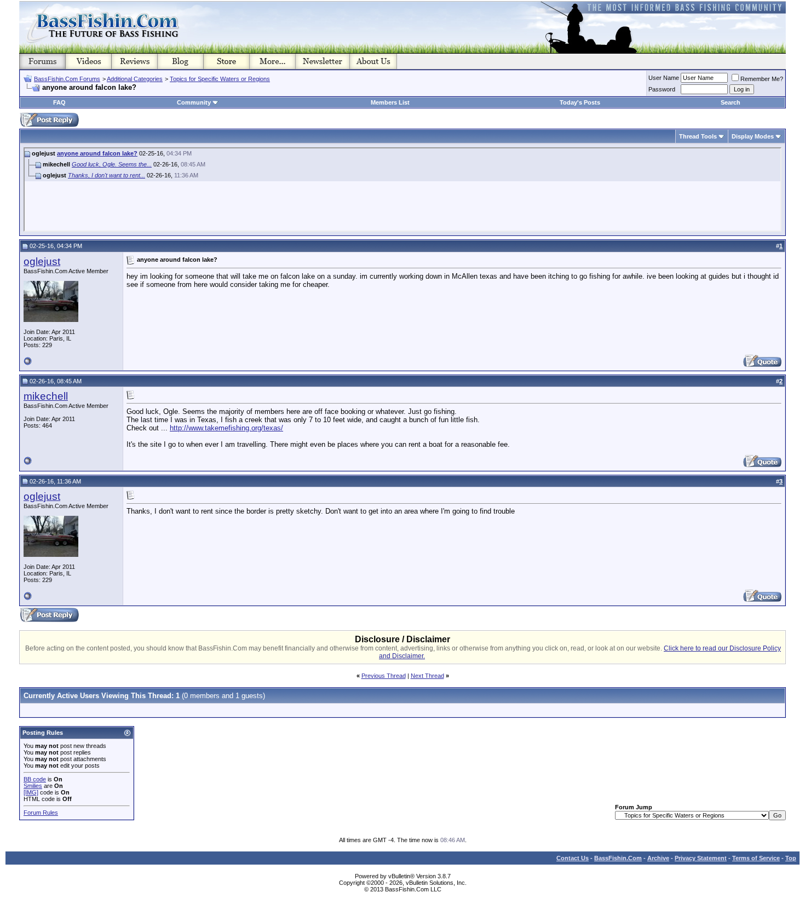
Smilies (33, 785)
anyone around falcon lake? (97, 153)
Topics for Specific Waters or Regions (220, 79)
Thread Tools (698, 136)
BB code (35, 779)
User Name (663, 77)
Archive (658, 858)
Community (194, 102)
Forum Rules (41, 812)
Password (661, 89)
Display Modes (753, 136)
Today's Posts (580, 102)
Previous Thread (383, 675)
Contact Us (572, 858)
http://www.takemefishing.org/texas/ (226, 428)
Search (730, 102)
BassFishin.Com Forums (67, 79)
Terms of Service (756, 858)
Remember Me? (761, 79)
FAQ (59, 102)
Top (790, 858)
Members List (390, 102)
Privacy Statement (701, 858)
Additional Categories (135, 79)
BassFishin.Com (618, 858)
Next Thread (427, 675)
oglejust (42, 261)
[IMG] (31, 792)
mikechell (46, 396)
